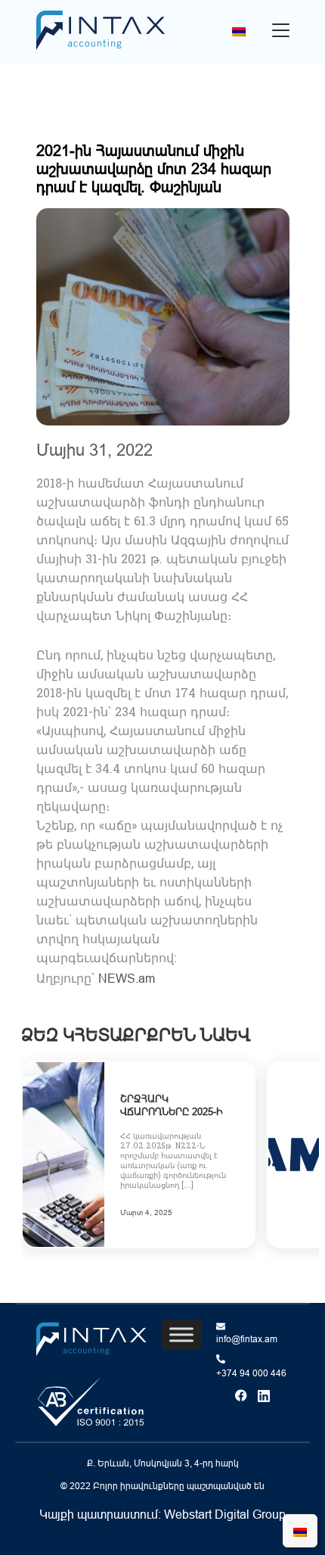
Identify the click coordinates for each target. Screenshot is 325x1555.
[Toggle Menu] (181, 1334)
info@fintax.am (246, 1339)
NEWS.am (126, 978)
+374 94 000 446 (251, 1373)
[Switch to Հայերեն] (238, 31)
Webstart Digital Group (225, 1514)
